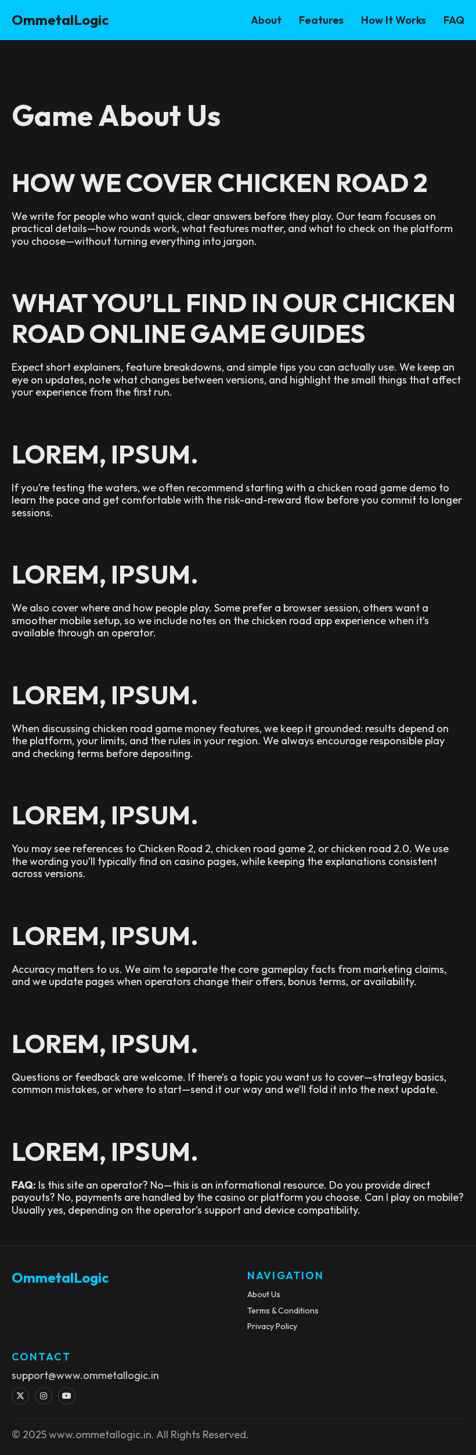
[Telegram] (66, 1396)
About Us (263, 1294)
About (266, 20)
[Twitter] (20, 1396)
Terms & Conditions (283, 1310)
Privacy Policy (272, 1326)
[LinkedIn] (43, 1396)
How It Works (393, 20)
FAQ (453, 20)
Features (321, 20)
